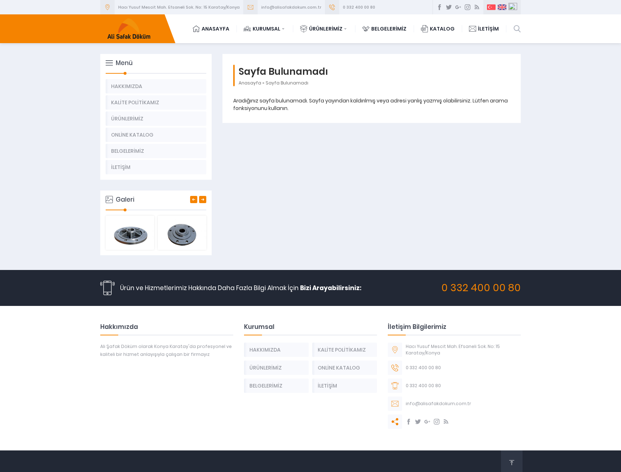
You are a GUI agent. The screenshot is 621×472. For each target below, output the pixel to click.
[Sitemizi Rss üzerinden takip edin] (477, 7)
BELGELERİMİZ (388, 28)
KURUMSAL (266, 28)
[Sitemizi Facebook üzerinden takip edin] (439, 7)
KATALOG (442, 28)
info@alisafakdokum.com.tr (291, 7)
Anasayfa (250, 83)
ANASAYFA (215, 28)
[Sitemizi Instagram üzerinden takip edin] (467, 7)
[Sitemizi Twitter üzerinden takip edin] (449, 7)
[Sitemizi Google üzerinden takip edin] (458, 7)
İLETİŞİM (488, 28)
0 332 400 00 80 (359, 7)
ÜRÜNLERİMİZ (325, 28)
